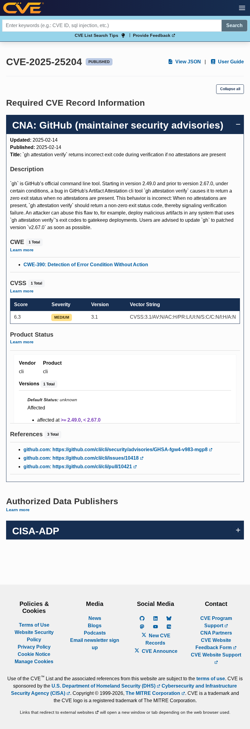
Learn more (22, 249)
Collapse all (230, 89)
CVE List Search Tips (96, 35)
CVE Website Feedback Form (214, 644)
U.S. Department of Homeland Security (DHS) (104, 685)
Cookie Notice (34, 654)
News (94, 618)
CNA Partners (216, 632)
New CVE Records (157, 639)
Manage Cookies (34, 661)
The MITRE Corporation (153, 693)
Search (234, 25)
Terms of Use (34, 625)
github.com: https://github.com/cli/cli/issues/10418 (81, 458)
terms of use (210, 678)
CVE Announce (159, 651)
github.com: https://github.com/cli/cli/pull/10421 (78, 466)
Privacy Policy (34, 646)
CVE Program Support (216, 622)
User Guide (230, 61)
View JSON (187, 61)
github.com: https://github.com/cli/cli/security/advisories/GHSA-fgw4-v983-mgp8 (116, 449)
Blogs (95, 625)
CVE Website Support (216, 654)
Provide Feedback (152, 35)
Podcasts (95, 632)
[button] (242, 8)
